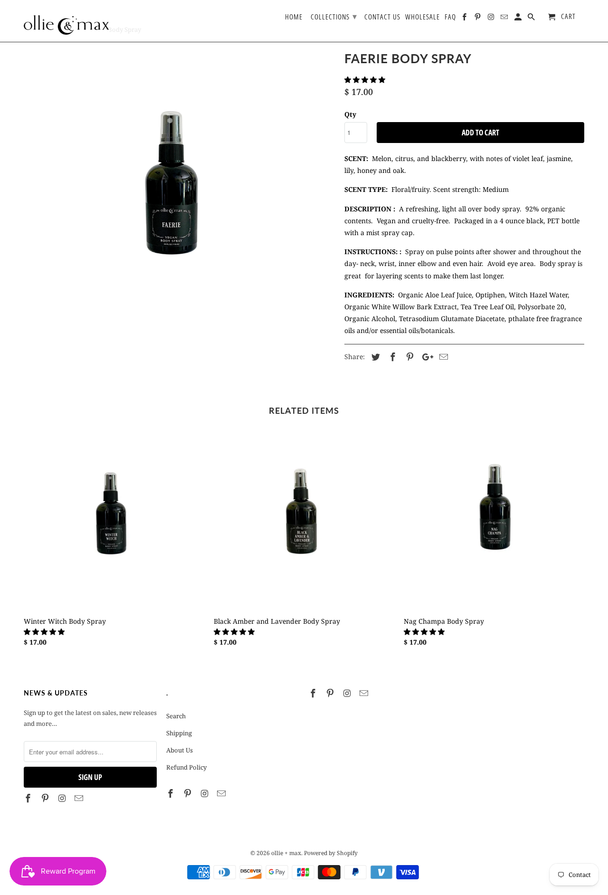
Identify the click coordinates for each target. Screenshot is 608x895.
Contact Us (382, 17)
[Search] (532, 19)
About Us (179, 750)
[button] (365, 79)
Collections (334, 16)
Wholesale (422, 17)
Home (294, 17)
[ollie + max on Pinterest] (46, 798)
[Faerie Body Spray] (179, 203)
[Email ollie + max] (80, 798)
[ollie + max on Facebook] (29, 798)
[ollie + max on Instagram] (63, 798)
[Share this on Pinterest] (408, 356)
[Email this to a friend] (442, 356)
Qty (350, 114)
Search (176, 716)
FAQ (450, 17)
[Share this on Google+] (425, 356)
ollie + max (286, 853)
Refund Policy (186, 767)
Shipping (179, 733)
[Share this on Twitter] (374, 356)
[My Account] (518, 19)
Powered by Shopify (331, 853)
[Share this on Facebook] (391, 356)
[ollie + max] (66, 21)
